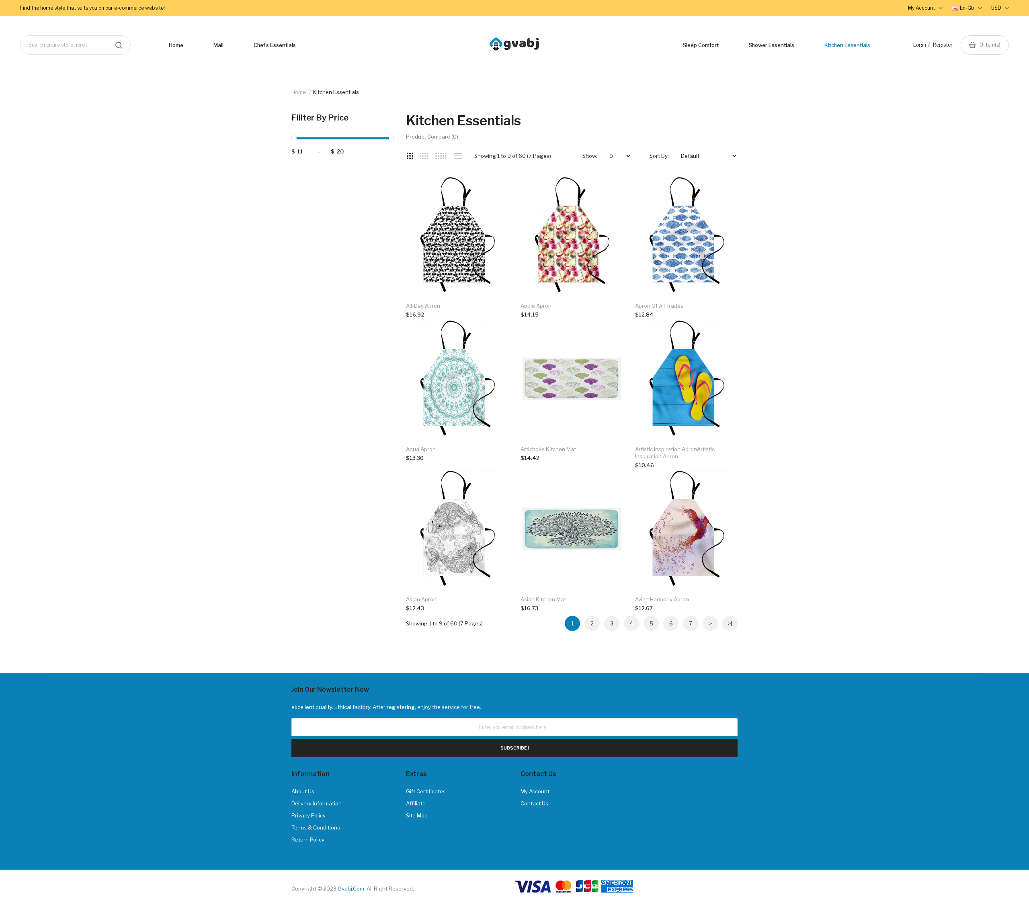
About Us (302, 791)
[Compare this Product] (494, 189)
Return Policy (307, 839)
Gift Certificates (426, 791)
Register (943, 45)
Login (919, 45)
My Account (535, 791)
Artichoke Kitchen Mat (548, 449)
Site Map (417, 815)
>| (730, 623)
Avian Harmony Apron (662, 599)
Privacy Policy (308, 815)
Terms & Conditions (315, 827)
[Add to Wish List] (494, 189)
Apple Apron (536, 305)
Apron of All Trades (659, 305)
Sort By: (659, 156)
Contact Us (534, 803)
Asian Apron (421, 599)
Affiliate (416, 803)
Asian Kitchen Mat (543, 599)
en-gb (968, 8)
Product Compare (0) (432, 136)
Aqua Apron (421, 449)
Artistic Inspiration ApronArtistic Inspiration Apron (675, 453)
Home (298, 92)
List (458, 156)
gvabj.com (351, 888)
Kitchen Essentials (336, 92)
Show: (589, 156)
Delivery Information (316, 803)
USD (996, 8)
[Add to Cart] (494, 189)
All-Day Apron (423, 305)
